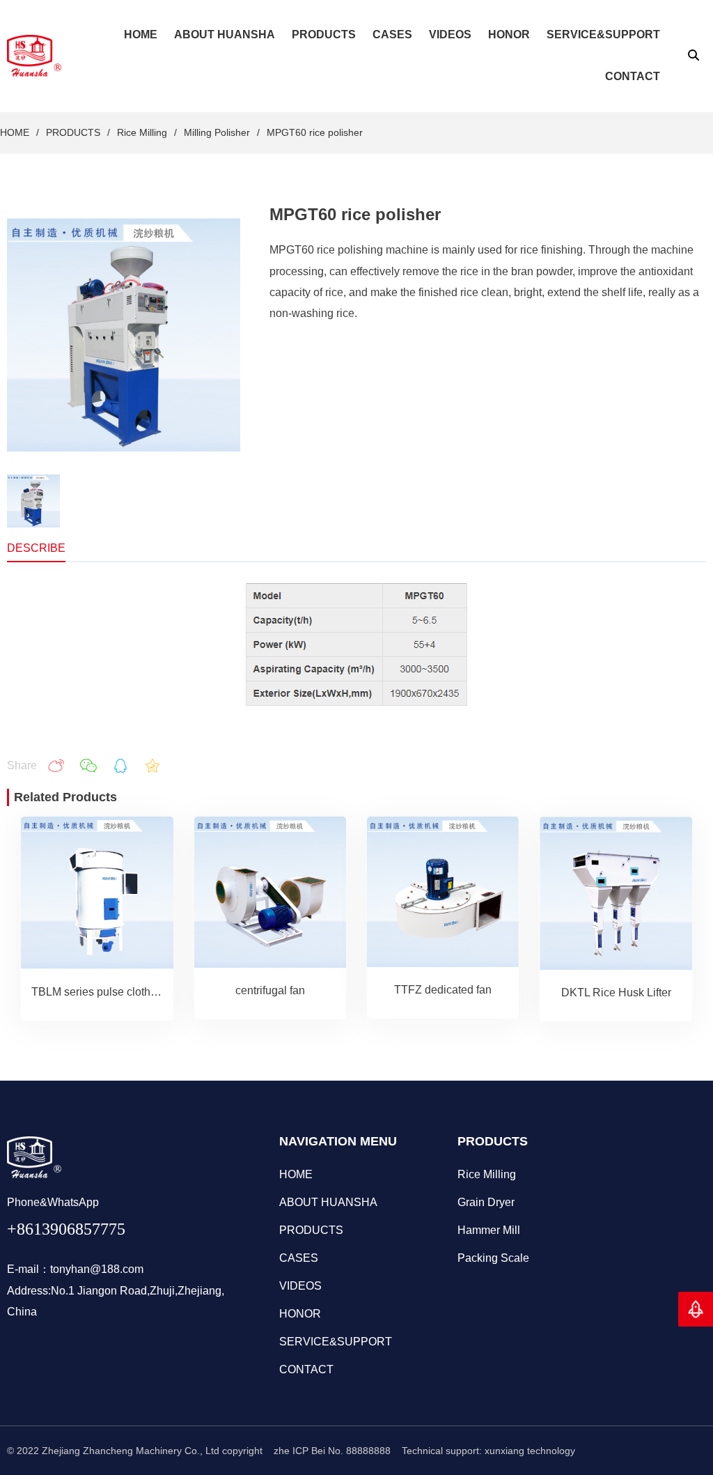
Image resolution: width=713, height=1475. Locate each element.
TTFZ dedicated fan (443, 990)
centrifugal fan (270, 990)
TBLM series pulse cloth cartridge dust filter (137, 992)
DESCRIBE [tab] (36, 548)
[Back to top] (695, 1309)
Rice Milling (142, 132)
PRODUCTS (73, 132)
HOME (14, 132)
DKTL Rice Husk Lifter (616, 992)
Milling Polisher (217, 132)
